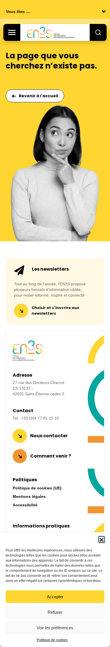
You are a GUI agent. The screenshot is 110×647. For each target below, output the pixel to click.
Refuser (55, 612)
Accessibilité (25, 505)
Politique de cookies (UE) (37, 488)
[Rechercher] (98, 32)
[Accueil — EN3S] (56, 32)
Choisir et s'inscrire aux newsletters (55, 310)
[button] (101, 539)
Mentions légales (29, 496)
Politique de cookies (52, 640)
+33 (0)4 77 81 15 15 (40, 418)
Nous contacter (49, 435)
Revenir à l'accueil (38, 96)
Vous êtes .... (18, 11)
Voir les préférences (55, 627)
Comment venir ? (50, 456)
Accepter (55, 596)
